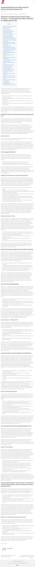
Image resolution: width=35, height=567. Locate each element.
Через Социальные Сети (7, 83)
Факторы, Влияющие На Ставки (9, 42)
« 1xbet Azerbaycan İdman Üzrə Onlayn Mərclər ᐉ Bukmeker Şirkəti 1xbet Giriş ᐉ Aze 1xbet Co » (26, 556)
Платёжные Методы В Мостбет (8, 69)
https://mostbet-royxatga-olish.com (21, 133)
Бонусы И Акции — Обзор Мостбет (9, 38)
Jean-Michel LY (10, 548)
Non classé (5, 543)
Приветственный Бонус (7, 46)
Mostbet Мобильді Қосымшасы (8, 64)
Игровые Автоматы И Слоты (8, 33)
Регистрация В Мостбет (7, 30)
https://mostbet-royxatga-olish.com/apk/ (22, 185)
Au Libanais (21, 561)
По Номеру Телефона (7, 68)
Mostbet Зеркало (6, 82)
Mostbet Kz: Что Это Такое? (8, 67)
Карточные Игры (6, 28)
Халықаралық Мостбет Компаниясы (9, 84)
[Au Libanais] (3, 2)
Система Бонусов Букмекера (8, 37)
